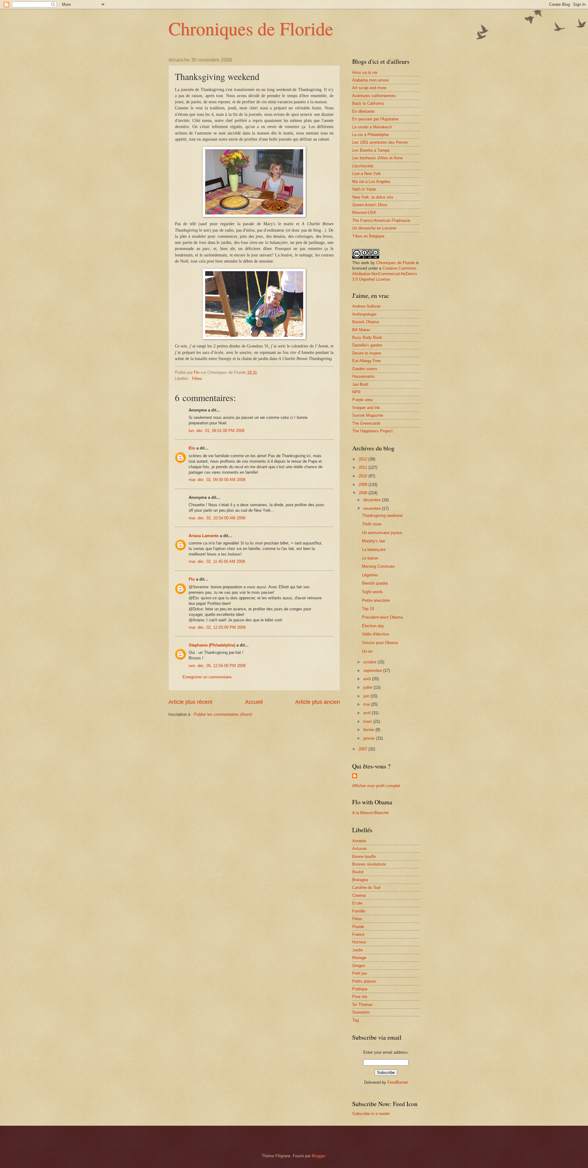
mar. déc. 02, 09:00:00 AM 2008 (217, 479)
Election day (373, 626)
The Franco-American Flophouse (381, 220)
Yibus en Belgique (368, 236)
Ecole (357, 903)
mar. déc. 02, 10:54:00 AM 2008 (217, 518)
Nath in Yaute (364, 189)
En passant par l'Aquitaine (375, 119)
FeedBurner (397, 1082)
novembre (372, 508)
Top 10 (368, 608)
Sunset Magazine (367, 415)
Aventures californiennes (374, 95)
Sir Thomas (362, 1004)
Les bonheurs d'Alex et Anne (377, 158)
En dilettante (363, 111)
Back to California (368, 103)
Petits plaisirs (364, 981)
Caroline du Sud (366, 887)
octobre (370, 662)
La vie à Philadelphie (370, 134)
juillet (368, 687)
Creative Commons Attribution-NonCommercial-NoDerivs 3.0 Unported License (384, 274)
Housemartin (363, 376)
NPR (356, 392)
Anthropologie (364, 314)
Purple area (362, 399)
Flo (192, 579)
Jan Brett (360, 384)
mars (368, 721)
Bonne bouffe (364, 856)
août (367, 679)
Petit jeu (359, 973)
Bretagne (360, 880)
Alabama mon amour (370, 80)
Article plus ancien (317, 702)
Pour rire (359, 996)
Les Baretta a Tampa (370, 150)
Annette (359, 841)
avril (367, 713)
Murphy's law (373, 541)
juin (367, 696)
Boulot (358, 872)
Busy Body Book (367, 337)
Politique (360, 989)
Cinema (359, 895)
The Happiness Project (372, 431)
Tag (355, 1020)
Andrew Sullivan (366, 306)
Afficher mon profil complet (376, 785)
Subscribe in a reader (371, 1113)
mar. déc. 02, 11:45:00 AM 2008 (217, 561)
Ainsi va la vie (364, 72)
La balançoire (374, 549)
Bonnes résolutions (369, 864)
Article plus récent (190, 702)
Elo (192, 448)
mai (367, 704)
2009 (363, 484)
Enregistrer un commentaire (207, 677)
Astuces (359, 848)
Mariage (359, 957)
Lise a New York (366, 173)
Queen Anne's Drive (369, 205)
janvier (369, 738)
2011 (363, 467)
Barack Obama (365, 322)
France (358, 934)
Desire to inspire (366, 353)
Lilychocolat (362, 166)
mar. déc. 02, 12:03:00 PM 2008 (217, 627)
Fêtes (197, 378)
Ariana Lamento (204, 535)
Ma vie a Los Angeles (371, 181)
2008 (363, 493)
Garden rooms (364, 368)
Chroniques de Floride (250, 28)
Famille (358, 911)
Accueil (254, 702)
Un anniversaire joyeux (382, 532)
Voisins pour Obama (380, 642)
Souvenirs (361, 1012)
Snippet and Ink (366, 407)
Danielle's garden (367, 345)
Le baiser (370, 558)
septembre (373, 670)
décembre (372, 500)
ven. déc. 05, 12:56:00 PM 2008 (217, 665)
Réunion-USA (364, 212)
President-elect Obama (382, 617)
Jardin (357, 950)
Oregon (358, 965)
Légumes (370, 575)
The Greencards (366, 423)
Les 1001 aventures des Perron (380, 142)
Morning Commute (378, 566)
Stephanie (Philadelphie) (212, 645)
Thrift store (371, 524)
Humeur (359, 942)
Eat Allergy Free (366, 360)
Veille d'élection (375, 634)
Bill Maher (361, 330)
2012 (363, 459)
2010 (363, 476)
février (369, 729)
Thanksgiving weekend (382, 515)
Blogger (318, 1156)
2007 (363, 749)
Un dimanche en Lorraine (374, 228)
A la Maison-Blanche (370, 812)
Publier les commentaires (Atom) (223, 714)
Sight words (372, 592)
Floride (358, 926)
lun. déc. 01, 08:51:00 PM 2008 (216, 430)
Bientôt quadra (375, 583)
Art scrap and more (369, 87)
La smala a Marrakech (372, 127)
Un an (367, 651)
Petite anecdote (376, 600)
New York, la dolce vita (372, 197)
